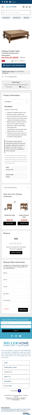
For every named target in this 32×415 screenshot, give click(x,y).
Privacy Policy (9, 398)
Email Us (23, 87)
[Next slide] (26, 209)
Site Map (23, 399)
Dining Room (16, 17)
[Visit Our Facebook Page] (12, 336)
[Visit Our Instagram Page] (16, 336)
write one (19, 249)
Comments (7, 300)
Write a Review (16, 252)
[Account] (26, 7)
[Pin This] (3, 61)
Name (5, 273)
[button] (2, 7)
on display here (12, 76)
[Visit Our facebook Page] (2, 2)
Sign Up (16, 331)
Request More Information (14, 65)
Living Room (6, 17)
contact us (20, 149)
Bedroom (26, 17)
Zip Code (6, 293)
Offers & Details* (16, 400)
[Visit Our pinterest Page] (7, 2)
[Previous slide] (5, 209)
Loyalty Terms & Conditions (19, 398)
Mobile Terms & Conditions (13, 399)
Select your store (8, 71)
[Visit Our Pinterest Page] (20, 336)
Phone (5, 286)
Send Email (23, 310)
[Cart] (29, 7)
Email (5, 279)
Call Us (10, 87)
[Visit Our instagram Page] (5, 2)
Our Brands (4, 404)
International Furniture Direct (10, 53)
